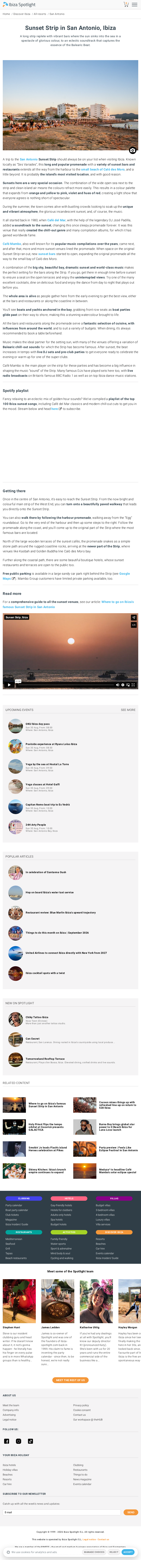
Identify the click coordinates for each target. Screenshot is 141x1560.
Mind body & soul (60, 1253)
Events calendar (105, 1253)
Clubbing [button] (24, 1198)
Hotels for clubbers (61, 1210)
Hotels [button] (69, 1198)
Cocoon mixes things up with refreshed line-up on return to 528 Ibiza (117, 1105)
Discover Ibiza (21, 13)
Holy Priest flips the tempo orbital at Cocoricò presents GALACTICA (46, 1127)
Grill (8, 1248)
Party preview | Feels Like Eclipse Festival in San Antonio (118, 1149)
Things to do (80, 1474)
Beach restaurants (16, 1258)
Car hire (100, 1248)
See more (128, 710)
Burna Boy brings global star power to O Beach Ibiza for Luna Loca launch (117, 1127)
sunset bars (47, 254)
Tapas (9, 1253)
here (54, 409)
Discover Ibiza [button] (114, 1232)
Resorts (100, 1239)
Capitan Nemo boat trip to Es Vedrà (48, 804)
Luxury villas (103, 1219)
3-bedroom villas (105, 1210)
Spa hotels (57, 1219)
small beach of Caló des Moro (103, 169)
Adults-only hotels (61, 1214)
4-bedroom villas (105, 1214)
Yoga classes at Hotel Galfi (43, 784)
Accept (128, 1552)
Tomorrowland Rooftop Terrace (45, 1058)
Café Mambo (12, 244)
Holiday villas (10, 1469)
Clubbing (78, 1465)
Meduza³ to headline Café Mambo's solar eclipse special (117, 1171)
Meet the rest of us (70, 1380)
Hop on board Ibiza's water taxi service (50, 892)
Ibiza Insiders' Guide (17, 1224)
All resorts (40, 13)
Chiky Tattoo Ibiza (37, 1017)
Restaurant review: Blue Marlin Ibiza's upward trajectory (61, 912)
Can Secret (32, 1038)
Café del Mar (56, 220)
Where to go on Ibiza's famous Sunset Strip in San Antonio (47, 1105)
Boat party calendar (17, 1210)
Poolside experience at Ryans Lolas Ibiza (51, 744)
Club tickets (12, 1214)
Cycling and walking (62, 1258)
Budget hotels (58, 1224)
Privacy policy (81, 1405)
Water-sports (58, 1243)
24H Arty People (36, 824)
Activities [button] (69, 1232)
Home (6, 13)
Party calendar (14, 1205)
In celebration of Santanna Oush (46, 872)
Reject (114, 1552)
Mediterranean (14, 1239)
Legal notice (9, 1419)
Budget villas (103, 1205)
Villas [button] (114, 1198)
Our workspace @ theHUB (88, 1419)
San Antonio (57, 13)
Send (130, 1512)
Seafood (10, 1243)
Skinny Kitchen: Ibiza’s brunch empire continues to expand (47, 1171)
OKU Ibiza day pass (38, 723)
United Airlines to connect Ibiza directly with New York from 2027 (66, 952)
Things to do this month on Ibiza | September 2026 (57, 932)
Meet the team (11, 1405)
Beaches (101, 1243)
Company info (11, 1410)
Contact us (79, 1414)
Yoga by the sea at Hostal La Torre (47, 764)
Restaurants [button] (24, 1232)
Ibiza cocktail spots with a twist (45, 973)
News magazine (82, 1479)
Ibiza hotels (9, 1465)
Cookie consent (82, 1410)
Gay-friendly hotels (61, 1205)
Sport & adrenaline (61, 1248)
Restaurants (80, 1469)
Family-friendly (59, 1239)
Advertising (9, 1414)
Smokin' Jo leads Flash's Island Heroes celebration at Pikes (48, 1149)
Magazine (11, 1219)
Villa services (103, 1224)
